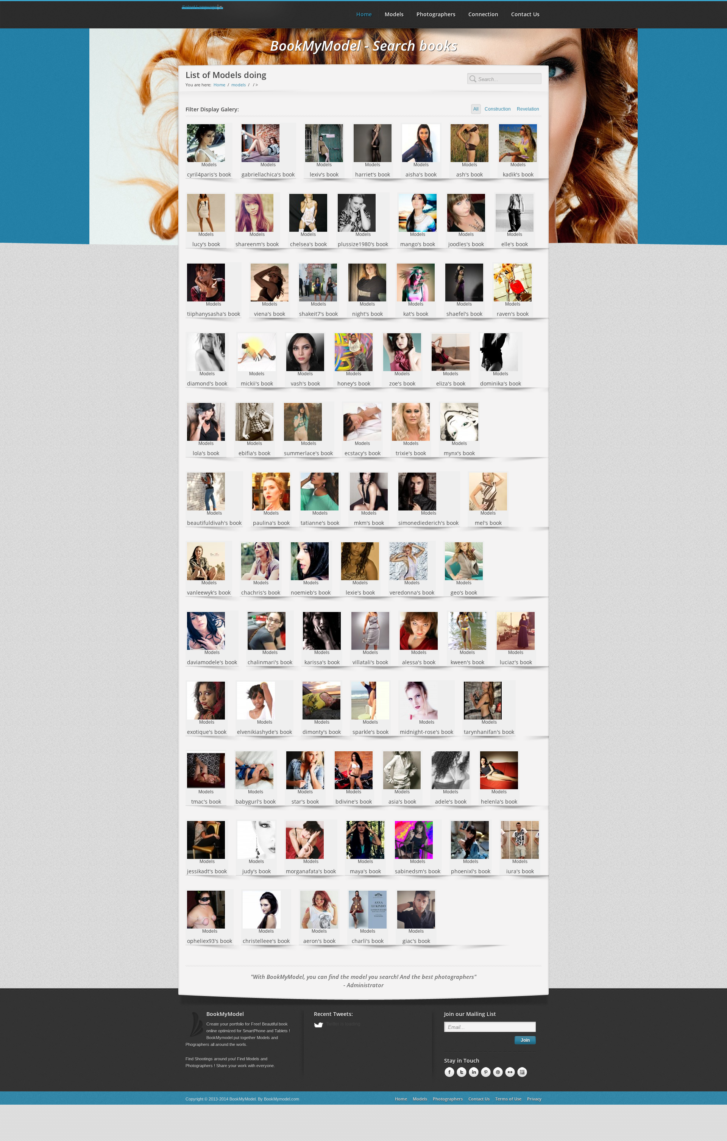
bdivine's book (353, 801)
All (476, 109)
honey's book (353, 383)
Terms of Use (508, 1099)
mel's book (488, 522)
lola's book (206, 453)
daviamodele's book (212, 662)
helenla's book (499, 801)
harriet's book (372, 174)
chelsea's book (308, 244)
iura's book (520, 871)
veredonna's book (412, 592)
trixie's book (411, 453)
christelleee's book (266, 940)
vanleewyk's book (209, 592)
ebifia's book (254, 453)
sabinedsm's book (417, 871)
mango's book (417, 244)
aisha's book (421, 174)
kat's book (415, 313)
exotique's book (206, 731)
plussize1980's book (363, 244)
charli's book (368, 940)
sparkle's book (370, 731)
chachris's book (260, 592)
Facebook (448, 1072)
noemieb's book (311, 592)
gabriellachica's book (268, 174)
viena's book (269, 313)
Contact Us (525, 14)
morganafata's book (311, 871)
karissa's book (322, 662)
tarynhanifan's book (489, 731)
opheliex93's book (209, 940)
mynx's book (459, 453)
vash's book (305, 383)
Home (219, 84)
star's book (305, 801)
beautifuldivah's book (214, 522)
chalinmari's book (270, 662)
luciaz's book (516, 662)
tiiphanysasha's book (213, 313)
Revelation (528, 109)
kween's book (467, 662)
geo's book (464, 592)
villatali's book (370, 662)
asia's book (402, 801)
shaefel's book (464, 313)
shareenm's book (257, 244)
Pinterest (472, 1072)
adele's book (450, 801)
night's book (367, 313)
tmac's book (206, 801)
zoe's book (402, 383)
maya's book (365, 871)
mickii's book (257, 383)
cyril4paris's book (209, 174)
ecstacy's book (363, 453)
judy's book (256, 871)
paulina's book (271, 522)
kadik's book (518, 174)
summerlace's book (308, 453)
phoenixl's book (470, 871)
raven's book (513, 313)
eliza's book (450, 383)
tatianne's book (320, 522)
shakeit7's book (318, 313)
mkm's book (369, 522)
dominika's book (500, 383)
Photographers (436, 14)
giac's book (416, 940)
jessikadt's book (207, 871)
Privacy (534, 1099)
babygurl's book (256, 801)
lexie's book (360, 592)
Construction (498, 109)
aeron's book (319, 940)
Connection (483, 14)
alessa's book (418, 662)
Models (394, 14)
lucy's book (206, 244)
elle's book (514, 244)
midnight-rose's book (426, 731)
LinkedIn (460, 1072)
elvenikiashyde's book (264, 731)
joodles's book (466, 244)
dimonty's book (322, 731)
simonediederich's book (428, 522)
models (238, 84)
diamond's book (207, 383)
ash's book (469, 174)
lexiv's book (324, 174)
